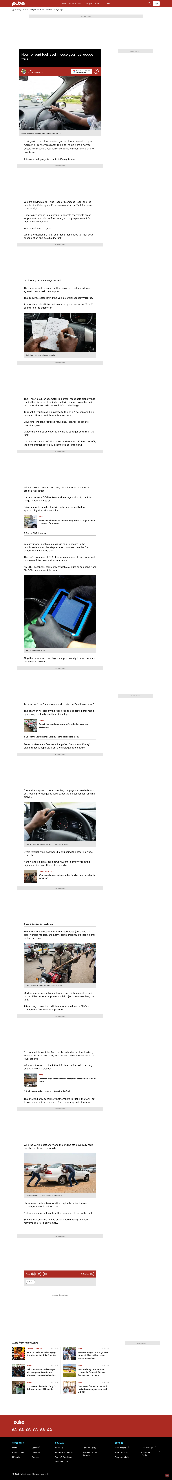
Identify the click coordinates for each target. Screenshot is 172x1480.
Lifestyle (88, 3)
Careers (107, 3)
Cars (26, 10)
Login (156, 3)
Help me (30, 1282)
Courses (35, 1457)
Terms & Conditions (63, 1457)
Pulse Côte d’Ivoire (145, 1453)
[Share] (96, 71)
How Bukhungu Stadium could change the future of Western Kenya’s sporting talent (92, 1372)
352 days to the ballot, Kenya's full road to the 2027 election (41, 1387)
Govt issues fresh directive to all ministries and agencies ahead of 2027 (92, 1389)
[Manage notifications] (167, 1475)
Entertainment (75, 3)
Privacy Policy (61, 1462)
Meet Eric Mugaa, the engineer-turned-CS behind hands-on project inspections (93, 1355)
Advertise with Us (63, 1452)
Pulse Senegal (147, 1448)
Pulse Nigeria (120, 1448)
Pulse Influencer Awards (90, 1453)
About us (59, 1448)
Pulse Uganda (121, 1457)
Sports (98, 3)
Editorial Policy (89, 1448)
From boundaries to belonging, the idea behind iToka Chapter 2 (42, 1354)
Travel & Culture (34, 1348)
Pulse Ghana (120, 1452)
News (64, 3)
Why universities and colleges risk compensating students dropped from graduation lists (41, 1372)
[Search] (149, 3)
